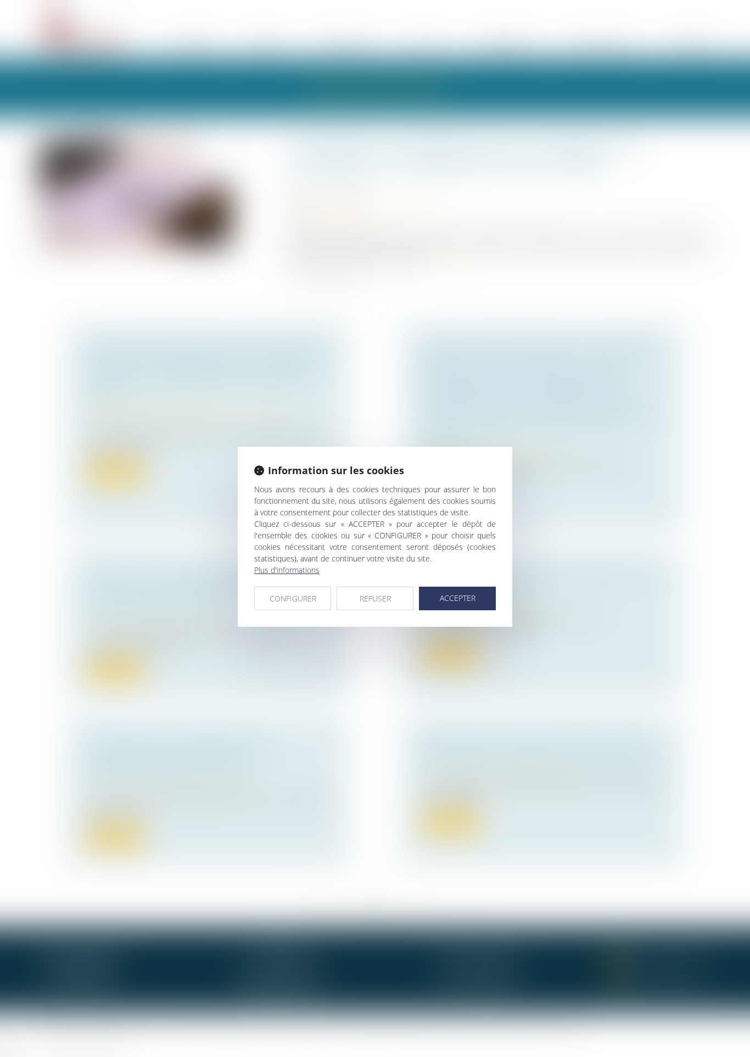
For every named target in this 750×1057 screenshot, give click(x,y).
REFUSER (375, 598)
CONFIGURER (293, 598)
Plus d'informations (287, 570)
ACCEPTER (457, 598)
